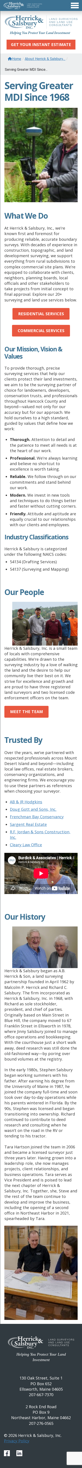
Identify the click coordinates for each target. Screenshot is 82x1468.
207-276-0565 (41, 1423)
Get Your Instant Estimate (41, 44)
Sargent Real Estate (28, 824)
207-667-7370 (41, 1394)
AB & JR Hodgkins (26, 801)
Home (16, 59)
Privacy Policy (16, 1440)
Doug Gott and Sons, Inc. (33, 809)
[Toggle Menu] (41, 5)
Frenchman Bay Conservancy (37, 816)
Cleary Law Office (26, 844)
